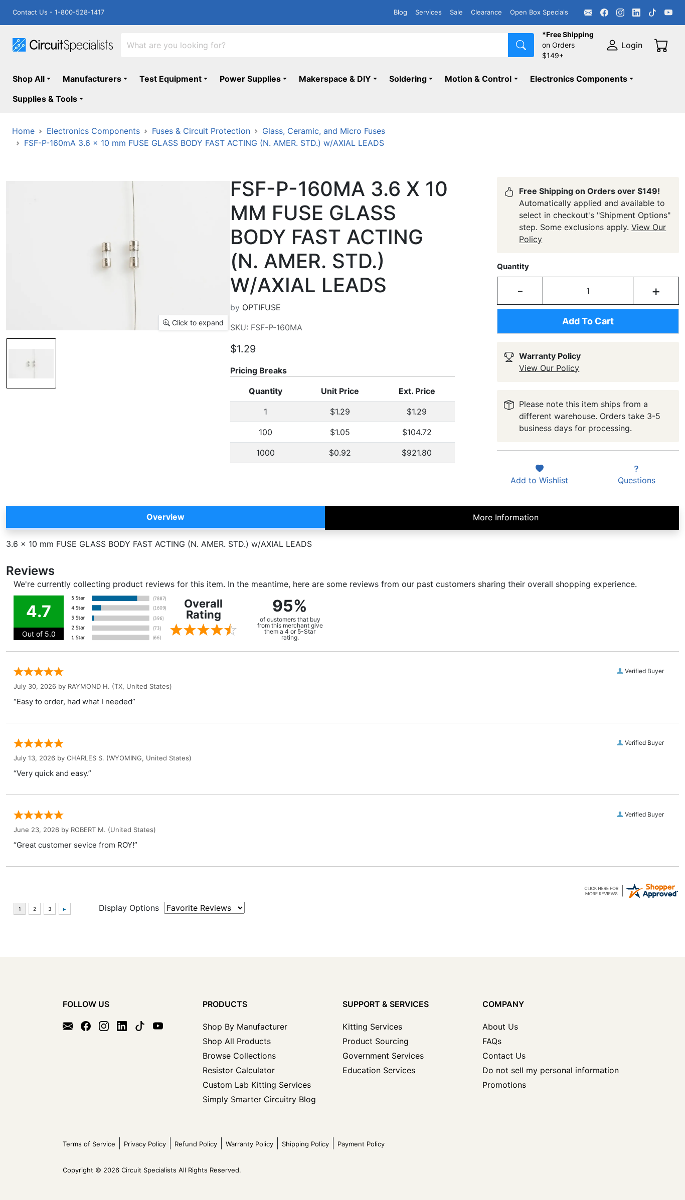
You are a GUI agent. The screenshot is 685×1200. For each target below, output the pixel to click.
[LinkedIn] (636, 12)
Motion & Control (478, 79)
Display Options (129, 908)
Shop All (29, 79)
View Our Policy (549, 368)
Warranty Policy (249, 1144)
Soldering (408, 79)
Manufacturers (92, 79)
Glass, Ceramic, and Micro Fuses (323, 131)
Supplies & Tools (45, 99)
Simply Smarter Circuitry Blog (259, 1099)
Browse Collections (239, 1056)
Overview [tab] (165, 517)
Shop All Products (237, 1041)
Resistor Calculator (239, 1070)
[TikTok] (652, 12)
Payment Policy (361, 1144)
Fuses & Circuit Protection (201, 131)
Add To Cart (588, 321)
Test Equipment (170, 79)
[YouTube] (668, 12)
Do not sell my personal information (550, 1070)
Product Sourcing (375, 1041)
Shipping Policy (305, 1144)
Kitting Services (372, 1027)
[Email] (588, 12)
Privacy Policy (145, 1144)
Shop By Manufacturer (245, 1027)
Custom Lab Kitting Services (257, 1085)
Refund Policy (196, 1144)
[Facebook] (604, 12)
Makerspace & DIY (335, 79)
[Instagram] (620, 12)
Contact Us (504, 1056)
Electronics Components (578, 79)
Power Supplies (250, 79)
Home (23, 131)
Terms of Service (89, 1144)
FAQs (491, 1041)
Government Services (383, 1056)
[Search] (521, 45)
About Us (500, 1027)
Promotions (504, 1085)
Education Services (378, 1070)
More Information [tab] (506, 517)
